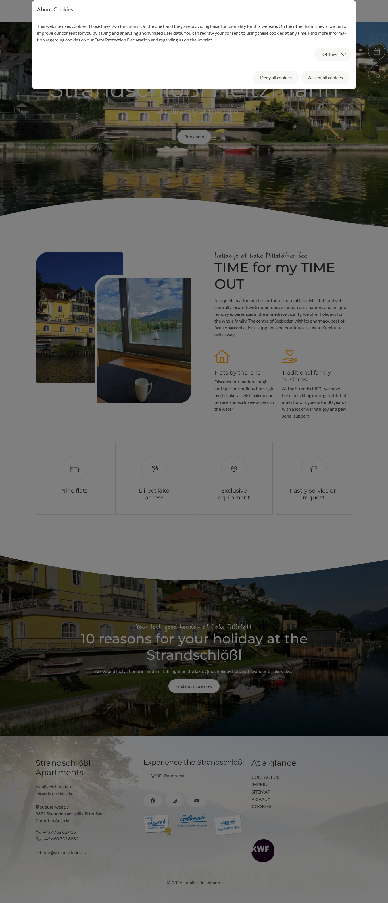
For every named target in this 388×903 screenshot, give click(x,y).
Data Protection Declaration (122, 39)
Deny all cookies (276, 77)
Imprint (204, 39)
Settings (329, 54)
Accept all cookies (325, 77)
